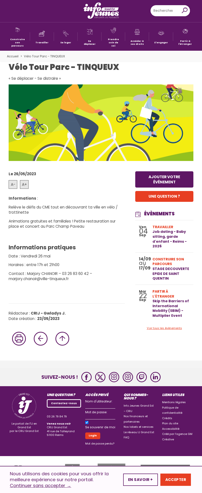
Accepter (175, 479)
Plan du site (170, 423)
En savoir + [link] (140, 479)
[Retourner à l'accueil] (101, 11)
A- (13, 184)
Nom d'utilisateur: (99, 401)
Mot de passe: (96, 412)
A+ (24, 184)
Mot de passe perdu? (99, 443)
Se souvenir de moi (100, 427)
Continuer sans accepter (40, 486)
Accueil (12, 56)
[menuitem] (17, 36)
